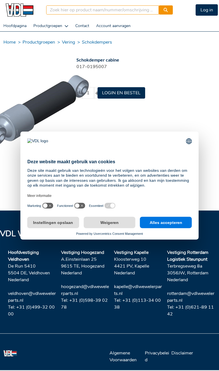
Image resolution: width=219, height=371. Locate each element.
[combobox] (100, 10)
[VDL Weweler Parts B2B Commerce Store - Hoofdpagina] (19, 10)
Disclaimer (182, 353)
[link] (15, 26)
